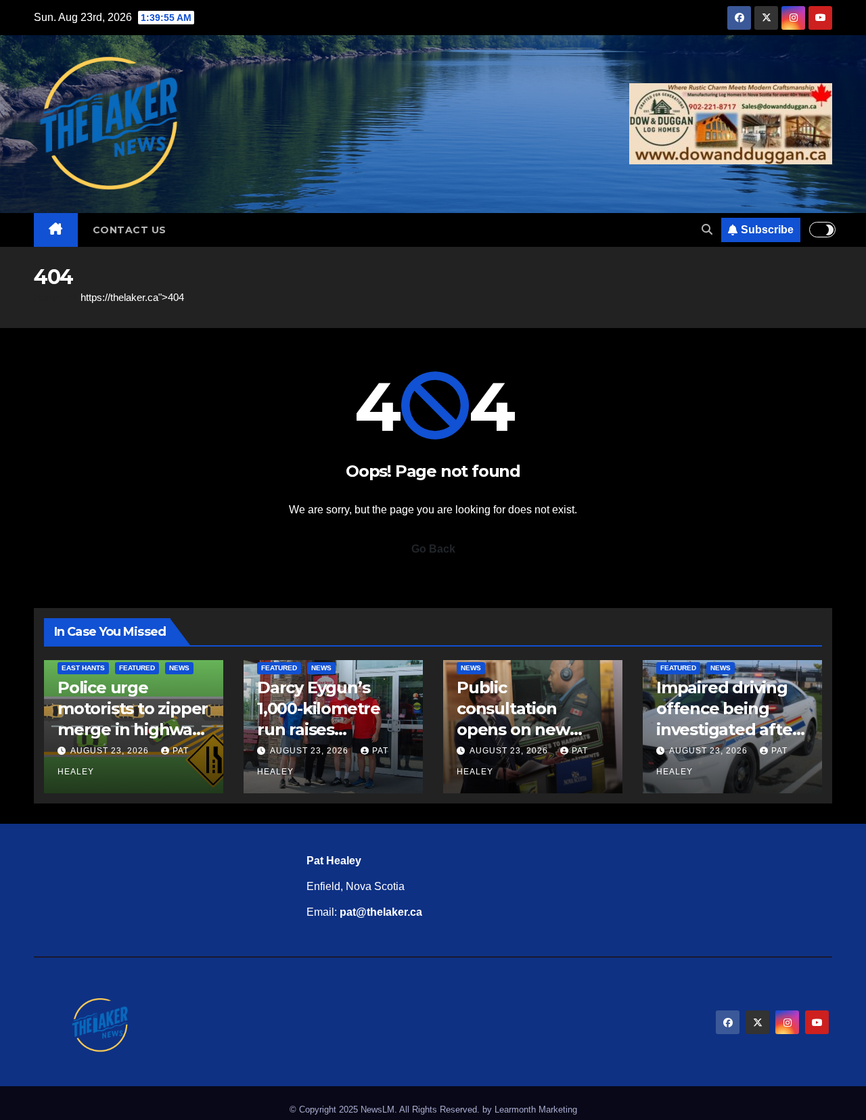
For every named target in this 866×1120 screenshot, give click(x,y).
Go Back (433, 549)
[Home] (56, 230)
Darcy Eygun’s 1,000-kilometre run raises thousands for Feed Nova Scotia (325, 730)
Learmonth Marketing (536, 1109)
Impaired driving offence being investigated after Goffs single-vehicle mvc (727, 730)
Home (47, 297)
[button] (707, 229)
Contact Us (129, 230)
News (179, 668)
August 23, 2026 (111, 750)
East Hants (83, 668)
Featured (137, 668)
